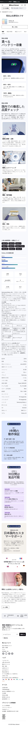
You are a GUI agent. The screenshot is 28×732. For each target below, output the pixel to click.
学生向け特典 (5, 695)
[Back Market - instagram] (3, 654)
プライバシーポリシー (7, 707)
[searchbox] (19, 8)
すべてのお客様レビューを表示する (9, 673)
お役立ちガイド (5, 668)
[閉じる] (26, 1)
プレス (3, 649)
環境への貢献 (5, 647)
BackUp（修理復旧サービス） (8, 691)
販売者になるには (6, 697)
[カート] (25, 5)
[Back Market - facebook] (9, 654)
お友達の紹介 (5, 687)
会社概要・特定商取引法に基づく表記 (10, 711)
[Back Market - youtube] (6, 654)
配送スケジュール (6, 664)
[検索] (12, 8)
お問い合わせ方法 (6, 662)
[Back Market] (14, 5)
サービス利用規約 (6, 705)
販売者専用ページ (6, 699)
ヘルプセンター (5, 660)
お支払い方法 (5, 675)
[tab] (3, 32)
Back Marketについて (7, 645)
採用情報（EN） (5, 651)
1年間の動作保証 (5, 689)
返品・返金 (4, 666)
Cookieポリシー (5, 709)
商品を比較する (5, 671)
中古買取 (4, 693)
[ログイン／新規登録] (22, 5)
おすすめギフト (5, 670)
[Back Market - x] (12, 654)
